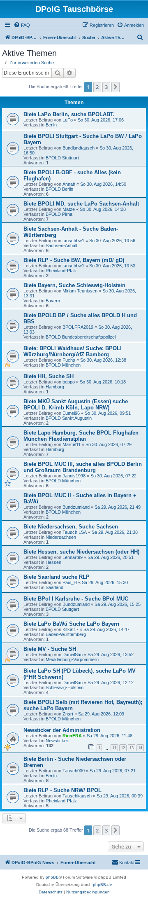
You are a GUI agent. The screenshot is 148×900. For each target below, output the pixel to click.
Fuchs (68, 360)
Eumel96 (71, 413)
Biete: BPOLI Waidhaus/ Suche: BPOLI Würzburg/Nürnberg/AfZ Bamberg (72, 351)
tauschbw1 (73, 240)
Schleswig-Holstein (64, 687)
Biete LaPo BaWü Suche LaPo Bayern (71, 624)
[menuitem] (22, 25)
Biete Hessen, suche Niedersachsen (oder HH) (81, 552)
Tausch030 (73, 770)
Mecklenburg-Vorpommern (72, 659)
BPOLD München (63, 364)
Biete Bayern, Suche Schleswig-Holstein (74, 285)
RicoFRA (72, 735)
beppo (68, 381)
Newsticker (57, 740)
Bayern (53, 300)
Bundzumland (76, 507)
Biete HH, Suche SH (48, 376)
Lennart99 (72, 557)
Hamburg (55, 386)
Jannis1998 (74, 475)
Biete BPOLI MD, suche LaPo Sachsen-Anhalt (81, 204)
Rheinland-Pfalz (61, 270)
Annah (68, 184)
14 (140, 747)
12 (123, 747)
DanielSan (72, 654)
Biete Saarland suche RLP (56, 577)
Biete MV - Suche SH (49, 649)
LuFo (67, 119)
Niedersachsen (61, 537)
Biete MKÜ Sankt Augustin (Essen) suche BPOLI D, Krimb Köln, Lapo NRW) (75, 404)
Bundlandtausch (78, 147)
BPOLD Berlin (59, 189)
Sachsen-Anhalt (61, 245)
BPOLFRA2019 (77, 327)
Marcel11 (71, 444)
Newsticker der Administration (61, 730)
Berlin (51, 124)
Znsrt (67, 713)
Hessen (53, 562)
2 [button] (97, 87)
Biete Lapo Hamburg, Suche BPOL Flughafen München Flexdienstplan (81, 436)
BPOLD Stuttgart (62, 157)
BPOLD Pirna (59, 214)
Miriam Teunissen (79, 290)
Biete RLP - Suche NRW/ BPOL (62, 790)
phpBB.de (102, 884)
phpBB (52, 877)
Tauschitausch (77, 795)
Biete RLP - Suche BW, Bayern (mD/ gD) (73, 260)
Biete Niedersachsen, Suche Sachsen (70, 527)
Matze (68, 209)
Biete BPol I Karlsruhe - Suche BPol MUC (75, 599)
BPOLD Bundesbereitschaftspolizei (81, 336)
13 (132, 747)
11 (114, 747)
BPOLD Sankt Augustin (69, 418)
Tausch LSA (74, 532)
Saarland (54, 587)
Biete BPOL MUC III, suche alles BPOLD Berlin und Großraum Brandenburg (82, 467)
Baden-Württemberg (66, 634)
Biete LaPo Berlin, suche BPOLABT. (69, 114)
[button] (115, 87)
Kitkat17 (70, 629)
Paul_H (69, 582)
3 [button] (106, 87)
